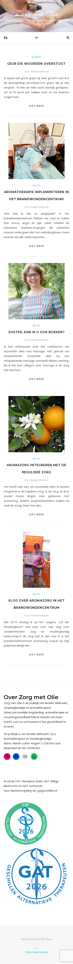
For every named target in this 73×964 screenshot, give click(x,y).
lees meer (36, 105)
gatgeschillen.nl (47, 790)
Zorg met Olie (36, 13)
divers (36, 57)
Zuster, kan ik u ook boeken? (36, 332)
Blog (36, 185)
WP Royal (46, 939)
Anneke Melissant (39, 71)
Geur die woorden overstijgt (36, 63)
